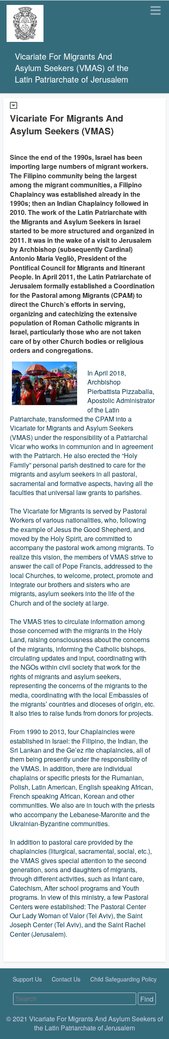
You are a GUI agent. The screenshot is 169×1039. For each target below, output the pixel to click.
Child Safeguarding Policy (123, 979)
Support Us (28, 979)
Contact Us (67, 979)
